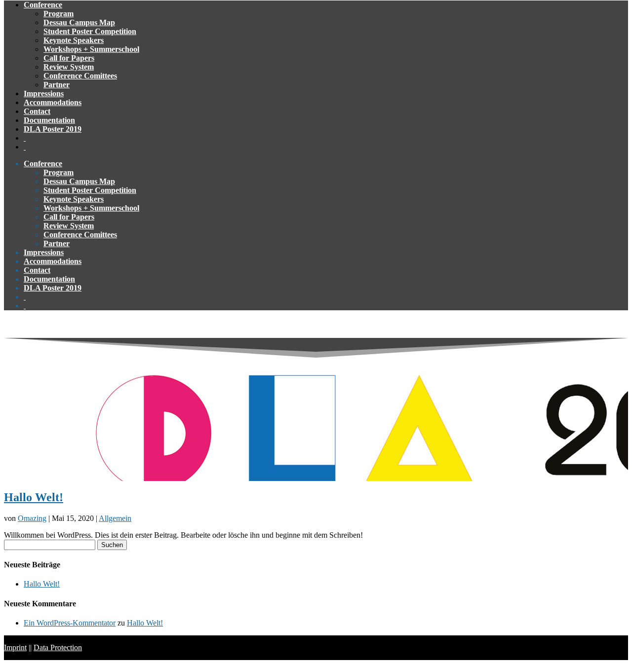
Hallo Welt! (33, 497)
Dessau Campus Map (79, 22)
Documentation (49, 120)
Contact (37, 111)
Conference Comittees (80, 76)
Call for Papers (68, 58)
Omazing (32, 518)
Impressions (44, 93)
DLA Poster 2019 (52, 129)
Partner (56, 84)
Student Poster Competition (89, 31)
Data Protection (58, 647)
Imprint (15, 647)
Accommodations (52, 102)
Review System (68, 67)
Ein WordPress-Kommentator (70, 623)
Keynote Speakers (73, 40)
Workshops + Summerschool (91, 49)
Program (58, 13)
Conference (43, 4)
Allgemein (115, 518)
